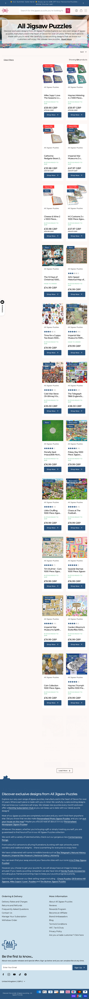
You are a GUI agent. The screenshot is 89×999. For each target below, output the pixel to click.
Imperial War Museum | (23, 855)
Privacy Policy (55, 931)
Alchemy (55, 855)
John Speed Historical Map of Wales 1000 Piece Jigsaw (76, 278)
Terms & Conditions (58, 924)
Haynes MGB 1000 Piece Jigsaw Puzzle (52, 748)
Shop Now (51, 115)
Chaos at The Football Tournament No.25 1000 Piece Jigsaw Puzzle (76, 511)
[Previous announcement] (5, 3)
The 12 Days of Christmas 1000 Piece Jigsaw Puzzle (51, 278)
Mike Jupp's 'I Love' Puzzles (23, 881)
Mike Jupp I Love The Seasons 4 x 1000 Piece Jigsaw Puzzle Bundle (52, 96)
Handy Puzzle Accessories (73, 871)
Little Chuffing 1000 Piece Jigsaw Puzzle (52, 511)
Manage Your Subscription (14, 916)
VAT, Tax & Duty (56, 928)
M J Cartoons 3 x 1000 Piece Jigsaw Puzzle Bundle (76, 217)
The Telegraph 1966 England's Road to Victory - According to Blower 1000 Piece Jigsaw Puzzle (76, 395)
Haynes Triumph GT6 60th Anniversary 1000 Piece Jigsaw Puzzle (76, 748)
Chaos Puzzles (64, 879)
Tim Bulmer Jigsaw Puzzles (53, 881)
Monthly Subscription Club (21, 808)
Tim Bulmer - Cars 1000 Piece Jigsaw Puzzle (52, 570)
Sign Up (78, 968)
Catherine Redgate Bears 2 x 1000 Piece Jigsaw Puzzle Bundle (52, 157)
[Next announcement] (83, 3)
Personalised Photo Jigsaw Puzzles (53, 819)
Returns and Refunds (12, 905)
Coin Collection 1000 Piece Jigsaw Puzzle (52, 686)
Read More (66, 39)
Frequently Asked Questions (15, 909)
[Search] (68, 10)
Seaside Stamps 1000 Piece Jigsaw (76, 570)
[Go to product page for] (52, 73)
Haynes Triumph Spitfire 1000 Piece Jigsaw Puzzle (76, 686)
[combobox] (42, 10)
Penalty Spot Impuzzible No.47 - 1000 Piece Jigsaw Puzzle (52, 453)
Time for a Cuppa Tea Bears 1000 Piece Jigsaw (52, 336)
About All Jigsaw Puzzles (60, 902)
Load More (63, 771)
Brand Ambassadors (58, 916)
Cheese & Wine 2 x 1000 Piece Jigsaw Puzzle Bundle (52, 217)
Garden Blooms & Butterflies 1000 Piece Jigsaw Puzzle (76, 628)
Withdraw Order (9, 920)
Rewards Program (57, 909)
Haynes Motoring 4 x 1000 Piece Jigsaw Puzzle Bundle (76, 96)
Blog (51, 920)
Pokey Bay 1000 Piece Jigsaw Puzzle (75, 453)
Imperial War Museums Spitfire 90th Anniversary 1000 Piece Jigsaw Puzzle (52, 628)
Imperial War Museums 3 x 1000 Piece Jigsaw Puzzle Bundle (76, 157)
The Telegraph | (64, 852)
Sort (82, 52)
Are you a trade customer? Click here (66, 935)
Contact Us (7, 913)
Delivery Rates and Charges (14, 902)
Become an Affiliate (58, 913)
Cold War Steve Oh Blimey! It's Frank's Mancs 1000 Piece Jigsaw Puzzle (52, 395)
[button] (81, 10)
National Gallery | (42, 855)
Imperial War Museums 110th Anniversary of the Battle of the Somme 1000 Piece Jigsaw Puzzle (76, 336)
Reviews (53, 905)
